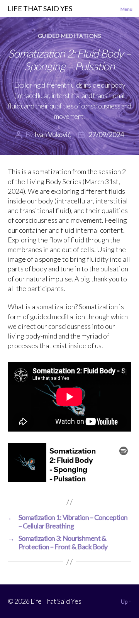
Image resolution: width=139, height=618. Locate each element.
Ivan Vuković (52, 134)
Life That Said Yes (56, 601)
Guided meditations (69, 35)
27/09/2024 (106, 134)
